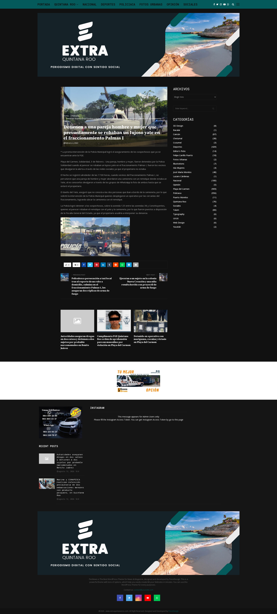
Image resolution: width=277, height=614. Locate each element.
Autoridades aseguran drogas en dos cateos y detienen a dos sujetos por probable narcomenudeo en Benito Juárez (77, 342)
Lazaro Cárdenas (181, 176)
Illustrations (178, 163)
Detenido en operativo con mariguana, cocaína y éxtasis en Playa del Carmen (150, 339)
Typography (178, 214)
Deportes (108, 4)
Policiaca (127, 4)
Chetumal (177, 138)
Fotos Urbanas (151, 4)
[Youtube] (225, 4)
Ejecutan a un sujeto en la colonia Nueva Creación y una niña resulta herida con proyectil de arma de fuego (137, 283)
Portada (44, 4)
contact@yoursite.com (143, 589)
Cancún (176, 134)
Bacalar (176, 130)
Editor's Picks (179, 151)
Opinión (173, 4)
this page (179, 419)
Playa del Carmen (181, 189)
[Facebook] (215, 4)
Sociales (190, 4)
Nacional (90, 4)
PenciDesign (173, 611)
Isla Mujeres (179, 167)
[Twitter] (218, 4)
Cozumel (177, 142)
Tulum (176, 210)
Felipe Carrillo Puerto (183, 155)
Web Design (179, 222)
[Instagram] (221, 4)
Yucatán (177, 226)
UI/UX (175, 218)
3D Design (178, 125)
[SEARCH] (213, 108)
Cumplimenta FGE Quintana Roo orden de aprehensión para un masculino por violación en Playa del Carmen (114, 341)
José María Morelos (182, 172)
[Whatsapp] (229, 4)
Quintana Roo (64, 4)
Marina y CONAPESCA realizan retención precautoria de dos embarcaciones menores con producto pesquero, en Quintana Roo (70, 488)
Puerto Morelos (180, 197)
